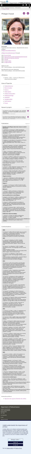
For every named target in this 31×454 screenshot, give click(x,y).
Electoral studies (8, 88)
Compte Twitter (7, 61)
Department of (19, 3)
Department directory (9, 7)
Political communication (10, 93)
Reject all (15, 442)
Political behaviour (9, 86)
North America (8, 101)
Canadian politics (8, 99)
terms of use (19, 448)
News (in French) (4, 419)
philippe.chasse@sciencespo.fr (9, 53)
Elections (7, 90)
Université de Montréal (4, 1)
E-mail (2, 417)
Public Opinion (8, 91)
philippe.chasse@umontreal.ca (9, 50)
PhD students (18, 7)
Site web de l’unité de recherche (11, 58)
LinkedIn (6, 59)
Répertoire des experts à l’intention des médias (15, 398)
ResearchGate (7, 55)
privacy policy (10, 448)
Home (2, 7)
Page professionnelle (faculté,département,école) (15, 56)
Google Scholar (7, 62)
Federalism (7, 97)
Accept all (15, 445)
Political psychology (9, 95)
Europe (6, 103)
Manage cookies (15, 439)
